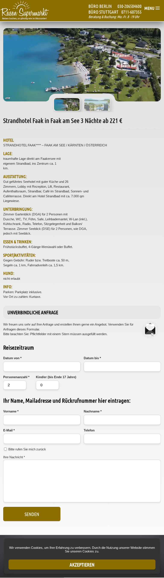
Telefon (89, 430)
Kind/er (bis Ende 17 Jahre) (56, 377)
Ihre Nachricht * (14, 457)
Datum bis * (92, 358)
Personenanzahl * (16, 377)
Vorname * (11, 411)
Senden (32, 514)
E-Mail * (9, 430)
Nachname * (93, 411)
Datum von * (12, 358)
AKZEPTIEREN (82, 564)
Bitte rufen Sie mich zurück (27, 449)
